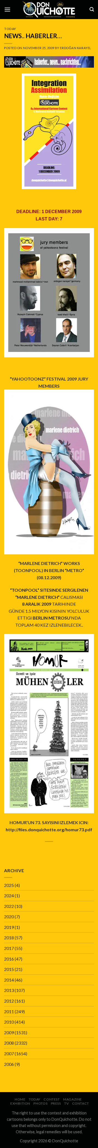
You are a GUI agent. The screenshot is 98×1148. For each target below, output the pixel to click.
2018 (9, 937)
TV (66, 1103)
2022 (9, 906)
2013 (9, 990)
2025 (9, 885)
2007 (9, 1053)
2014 (9, 979)
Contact (80, 1103)
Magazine (72, 1099)
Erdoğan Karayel (75, 48)
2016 (9, 958)
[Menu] (7, 9)
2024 (9, 895)
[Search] (92, 9)
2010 (9, 1021)
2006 (9, 1064)
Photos (40, 1103)
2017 (9, 948)
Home (20, 1099)
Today (10, 29)
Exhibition (20, 1103)
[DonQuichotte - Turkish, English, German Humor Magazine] (49, 9)
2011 (9, 1011)
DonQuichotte (65, 1140)
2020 (9, 916)
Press (56, 1103)
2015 (9, 969)
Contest (52, 1099)
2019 (9, 927)
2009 (9, 1032)
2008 (9, 1042)
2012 (9, 1000)
